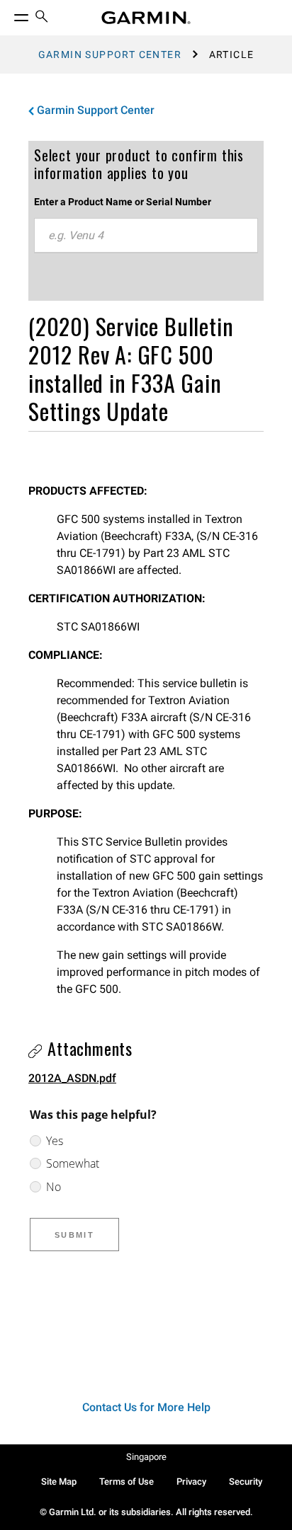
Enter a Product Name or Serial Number (122, 201)
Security (245, 1481)
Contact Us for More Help (146, 1407)
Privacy (191, 1481)
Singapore (146, 1456)
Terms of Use (126, 1481)
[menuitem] (41, 18)
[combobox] (146, 235)
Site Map (59, 1481)
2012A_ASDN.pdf (72, 1078)
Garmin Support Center (109, 54)
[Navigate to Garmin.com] (146, 17)
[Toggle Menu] (8, 14)
